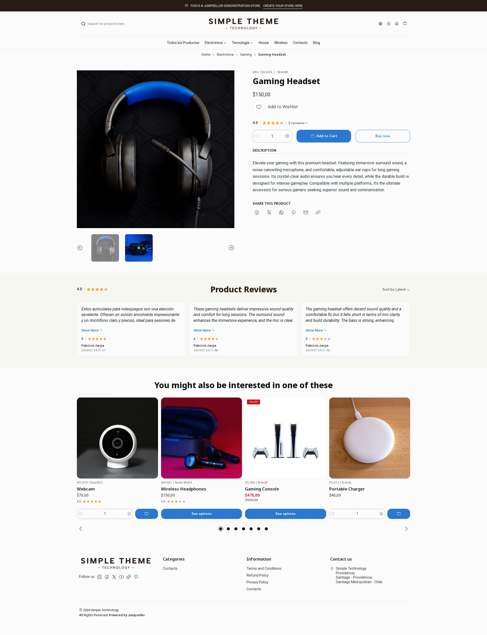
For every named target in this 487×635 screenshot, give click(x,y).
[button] (221, 529)
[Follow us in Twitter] (114, 576)
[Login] (396, 24)
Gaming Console (262, 489)
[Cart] (405, 24)
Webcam (86, 489)
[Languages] (380, 24)
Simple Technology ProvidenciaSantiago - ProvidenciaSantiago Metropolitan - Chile (359, 575)
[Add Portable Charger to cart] (398, 514)
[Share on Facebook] (257, 212)
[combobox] (107, 24)
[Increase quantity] (287, 136)
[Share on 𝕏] (269, 212)
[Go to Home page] (243, 24)
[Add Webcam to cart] (146, 514)
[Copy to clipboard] (318, 212)
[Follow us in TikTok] (128, 576)
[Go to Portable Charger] (369, 438)
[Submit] (83, 24)
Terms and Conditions (264, 568)
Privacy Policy (257, 582)
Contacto (170, 568)
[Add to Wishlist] (152, 438)
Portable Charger (347, 489)
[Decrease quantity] (257, 136)
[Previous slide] (80, 248)
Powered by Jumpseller (127, 615)
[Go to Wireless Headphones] (201, 438)
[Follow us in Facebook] (106, 576)
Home (205, 54)
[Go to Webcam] (117, 438)
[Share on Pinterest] (293, 212)
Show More (90, 330)
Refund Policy (258, 575)
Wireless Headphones (183, 489)
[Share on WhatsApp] (281, 212)
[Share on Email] (306, 212)
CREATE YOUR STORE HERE (283, 6)
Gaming (246, 54)
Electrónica (225, 54)
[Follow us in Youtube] (121, 576)
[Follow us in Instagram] (99, 576)
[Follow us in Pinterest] (136, 576)
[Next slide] (230, 248)
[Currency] (388, 24)
